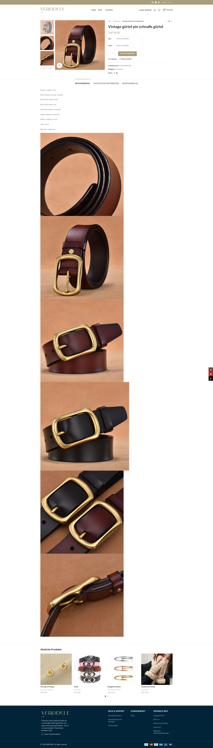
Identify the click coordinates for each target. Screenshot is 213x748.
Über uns (156, 719)
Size (109, 39)
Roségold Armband (114, 687)
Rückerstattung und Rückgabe (115, 721)
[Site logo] (52, 10)
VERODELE (50, 744)
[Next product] (171, 21)
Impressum (157, 727)
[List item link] (55, 734)
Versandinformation (115, 716)
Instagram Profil (158, 716)
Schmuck (51, 690)
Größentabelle (113, 725)
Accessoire (117, 21)
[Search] (155, 10)
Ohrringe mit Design (47, 687)
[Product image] (56, 669)
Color (110, 46)
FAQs (132, 716)
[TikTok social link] (158, 2)
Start (110, 21)
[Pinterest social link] (155, 2)
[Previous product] (167, 21)
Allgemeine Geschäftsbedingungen (161, 732)
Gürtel (76, 687)
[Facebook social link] (114, 73)
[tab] (82, 82)
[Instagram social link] (152, 2)
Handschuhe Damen (148, 687)
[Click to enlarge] (59, 65)
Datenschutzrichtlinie (160, 723)
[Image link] (55, 714)
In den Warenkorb (127, 53)
